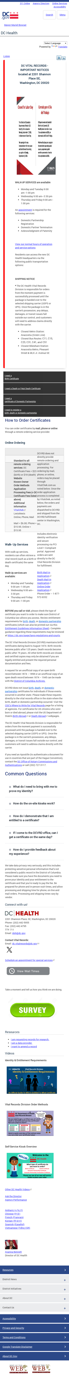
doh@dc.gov (18, 933)
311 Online (25, 3)
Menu (62, 14)
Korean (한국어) (13, 1220)
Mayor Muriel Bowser (15, 25)
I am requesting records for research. (30, 1039)
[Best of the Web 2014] (18, 1373)
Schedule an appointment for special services (29, 960)
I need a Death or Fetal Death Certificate (23, 388)
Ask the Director (13, 1196)
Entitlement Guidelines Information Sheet (27, 628)
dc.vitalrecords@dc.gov (24, 943)
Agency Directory (41, 3)
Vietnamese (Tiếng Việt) (17, 1227)
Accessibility (60, 6)
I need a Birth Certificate (12, 377)
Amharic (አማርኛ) (14, 1210)
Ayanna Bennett (13, 1251)
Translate (62, 46)
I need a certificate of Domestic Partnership (20, 400)
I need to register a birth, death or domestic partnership (21, 411)
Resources (8, 1269)
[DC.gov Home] (10, 18)
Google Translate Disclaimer (17, 1346)
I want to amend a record (24, 1046)
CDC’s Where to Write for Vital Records (25, 705)
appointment (25, 209)
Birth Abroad (19, 716)
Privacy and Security (13, 1328)
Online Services (59, 3)
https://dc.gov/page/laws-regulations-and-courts (34, 635)
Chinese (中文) (12, 1213)
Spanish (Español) (14, 1224)
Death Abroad (38, 716)
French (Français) (14, 1217)
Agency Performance (16, 1199)
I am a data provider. (21, 1043)
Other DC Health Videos (17, 1189)
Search (49, 14)
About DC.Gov (10, 1356)
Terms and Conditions (14, 1337)
